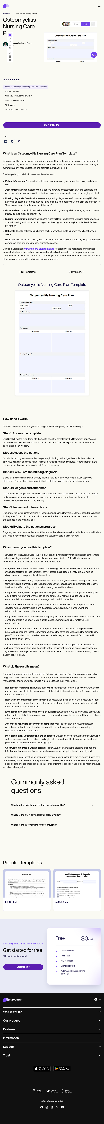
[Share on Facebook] (12, 141)
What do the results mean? (15, 101)
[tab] (27, 272)
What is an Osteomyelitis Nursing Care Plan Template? (26, 87)
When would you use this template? (18, 96)
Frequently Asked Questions (16, 110)
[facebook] (41, 1107)
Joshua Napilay (18, 43)
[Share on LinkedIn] (5, 141)
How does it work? (12, 91)
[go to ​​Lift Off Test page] (27, 883)
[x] (57, 1107)
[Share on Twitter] (18, 141)
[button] (99, 6)
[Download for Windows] (62, 1069)
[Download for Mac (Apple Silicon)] (42, 1069)
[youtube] (62, 1107)
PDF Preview (10, 105)
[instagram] (46, 1107)
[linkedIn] (52, 1107)
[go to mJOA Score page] (77, 883)
